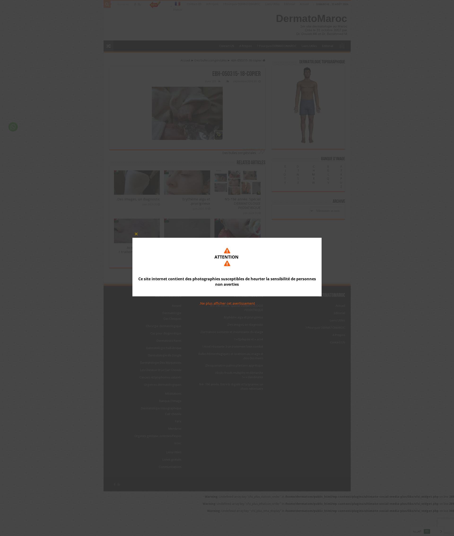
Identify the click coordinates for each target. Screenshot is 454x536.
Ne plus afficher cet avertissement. (227, 303)
